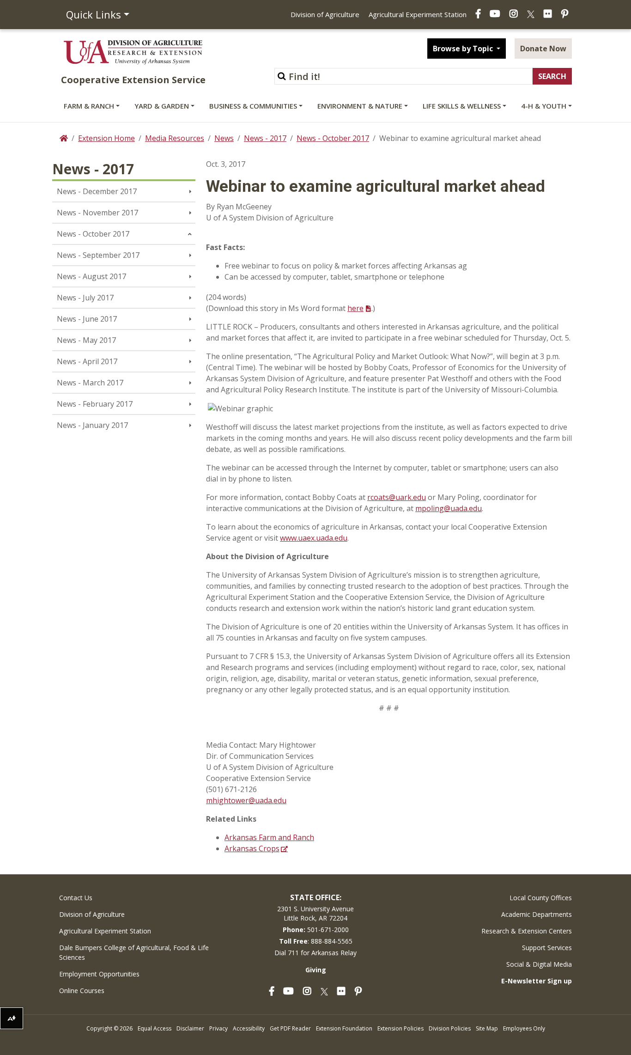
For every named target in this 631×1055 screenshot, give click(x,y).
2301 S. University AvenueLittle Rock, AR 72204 (315, 913)
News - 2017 (265, 138)
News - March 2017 (90, 383)
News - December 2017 (97, 191)
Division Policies (450, 1028)
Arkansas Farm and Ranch (269, 837)
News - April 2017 (87, 361)
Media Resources (174, 138)
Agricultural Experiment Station (418, 14)
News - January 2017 (92, 425)
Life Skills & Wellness (462, 105)
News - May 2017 (86, 340)
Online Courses (81, 990)
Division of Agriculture (325, 14)
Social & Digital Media (539, 964)
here (355, 308)
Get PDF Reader (290, 1028)
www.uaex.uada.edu (313, 538)
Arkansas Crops (251, 848)
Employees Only (524, 1028)
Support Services (547, 947)
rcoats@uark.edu (396, 497)
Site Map (487, 1028)
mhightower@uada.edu (246, 800)
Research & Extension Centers (526, 931)
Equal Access (154, 1028)
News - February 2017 (95, 404)
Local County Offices (541, 897)
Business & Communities (253, 105)
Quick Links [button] (93, 14)
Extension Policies (400, 1028)
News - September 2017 (98, 255)
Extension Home (106, 138)
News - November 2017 (97, 212)
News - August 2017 (91, 276)
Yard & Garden (161, 105)
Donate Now (543, 48)
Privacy (218, 1028)
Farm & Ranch (89, 105)
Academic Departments (536, 914)
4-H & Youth (543, 105)
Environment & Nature (359, 105)
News (224, 138)
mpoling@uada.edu (448, 508)
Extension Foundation (344, 1028)
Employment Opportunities (99, 974)
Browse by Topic (464, 48)
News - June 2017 (87, 319)
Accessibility (249, 1028)
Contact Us (75, 897)
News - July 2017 (85, 298)
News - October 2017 (333, 138)
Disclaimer (190, 1028)
